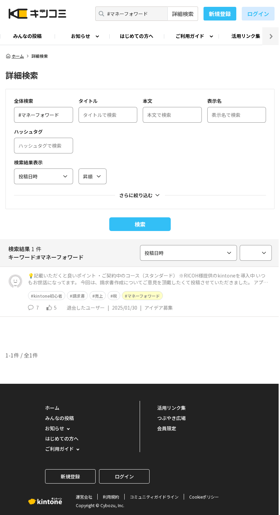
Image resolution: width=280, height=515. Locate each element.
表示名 (214, 100)
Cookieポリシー (204, 497)
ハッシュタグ (28, 131)
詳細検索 (183, 14)
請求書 (78, 296)
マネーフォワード (143, 296)
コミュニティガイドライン (154, 497)
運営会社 (84, 497)
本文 (147, 100)
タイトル (88, 100)
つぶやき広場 (171, 418)
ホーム (18, 56)
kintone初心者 (47, 296)
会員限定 (166, 428)
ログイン (258, 14)
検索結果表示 (28, 162)
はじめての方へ (136, 35)
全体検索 (23, 100)
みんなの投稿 (27, 35)
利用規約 (111, 497)
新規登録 (220, 14)
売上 (99, 296)
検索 (140, 224)
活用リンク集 (246, 35)
